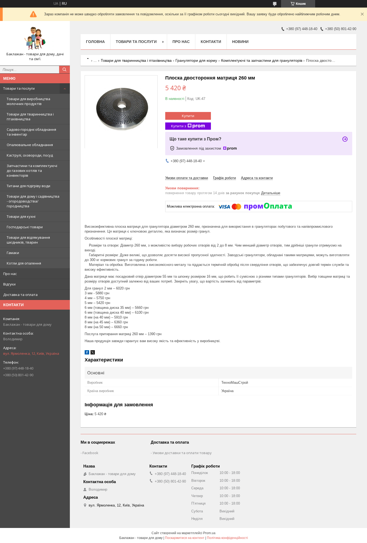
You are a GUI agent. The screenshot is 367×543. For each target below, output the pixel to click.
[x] (93, 353)
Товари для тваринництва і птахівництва (30, 116)
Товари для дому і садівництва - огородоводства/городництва (33, 201)
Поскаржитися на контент (184, 538)
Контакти (211, 41)
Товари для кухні (21, 216)
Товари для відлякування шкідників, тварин (28, 240)
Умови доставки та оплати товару (182, 452)
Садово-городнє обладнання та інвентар (31, 132)
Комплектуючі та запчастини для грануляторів (261, 60)
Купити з (178, 126)
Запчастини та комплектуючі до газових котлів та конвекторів (32, 170)
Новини (240, 41)
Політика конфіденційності (227, 538)
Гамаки (13, 252)
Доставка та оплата (20, 294)
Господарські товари (25, 227)
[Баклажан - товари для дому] (35, 38)
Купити (188, 115)
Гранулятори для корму (196, 60)
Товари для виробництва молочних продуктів (28, 101)
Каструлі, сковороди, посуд (30, 155)
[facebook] (87, 353)
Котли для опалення (24, 263)
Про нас (10, 273)
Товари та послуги (19, 88)
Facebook (90, 452)
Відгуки (9, 284)
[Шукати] (64, 70)
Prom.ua (209, 533)
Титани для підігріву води (28, 185)
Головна (95, 41)
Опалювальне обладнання (30, 144)
